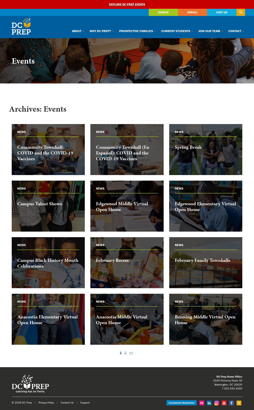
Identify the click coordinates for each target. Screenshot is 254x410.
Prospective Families (136, 31)
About (77, 31)
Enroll (192, 12)
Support (85, 402)
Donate (163, 12)
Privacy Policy (46, 402)
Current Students (176, 31)
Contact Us (67, 402)
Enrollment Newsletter (181, 402)
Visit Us (221, 12)
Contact (235, 31)
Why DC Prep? (101, 31)
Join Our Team (209, 31)
